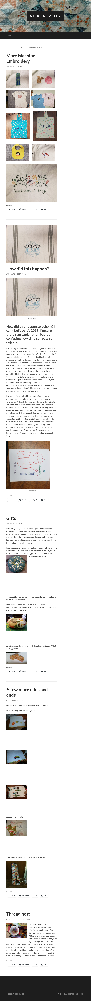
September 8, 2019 (14, 66)
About (9, 36)
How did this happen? (27, 268)
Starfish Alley (45, 16)
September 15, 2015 (14, 523)
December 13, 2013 (14, 919)
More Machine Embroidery (20, 58)
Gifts (11, 518)
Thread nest (18, 914)
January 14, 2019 (13, 274)
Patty (27, 66)
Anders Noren (72, 994)
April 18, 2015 (12, 700)
